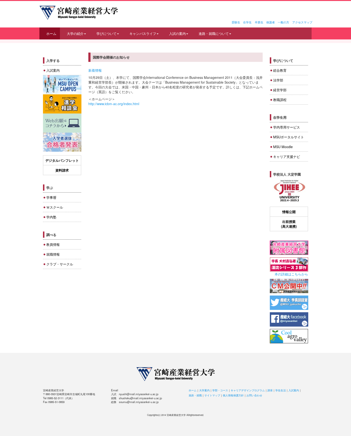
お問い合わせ (254, 395)
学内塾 (51, 217)
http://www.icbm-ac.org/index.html (113, 103)
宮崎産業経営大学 (78, 13)
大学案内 (204, 390)
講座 (270, 390)
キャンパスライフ (142, 33)
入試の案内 (177, 33)
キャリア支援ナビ (286, 156)
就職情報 (53, 254)
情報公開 (289, 211)
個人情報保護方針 (233, 395)
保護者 (270, 22)
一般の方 (283, 22)
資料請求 (62, 170)
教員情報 (53, 244)
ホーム (51, 33)
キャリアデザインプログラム (248, 390)
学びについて (106, 33)
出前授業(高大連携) (289, 224)
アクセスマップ (302, 22)
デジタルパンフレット (62, 160)
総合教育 (280, 70)
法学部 (278, 80)
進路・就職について (214, 33)
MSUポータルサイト (288, 137)
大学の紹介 (75, 33)
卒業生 (259, 22)
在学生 (247, 22)
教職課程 (280, 99)
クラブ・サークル (59, 264)
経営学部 (280, 89)
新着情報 (95, 70)
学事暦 (51, 197)
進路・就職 (195, 395)
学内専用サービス (286, 127)
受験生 (236, 22)
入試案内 (53, 70)
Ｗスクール (54, 207)
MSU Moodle (283, 146)
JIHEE (289, 191)
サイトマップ (212, 395)
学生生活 (280, 390)
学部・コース (220, 390)
